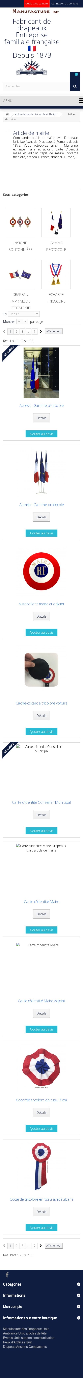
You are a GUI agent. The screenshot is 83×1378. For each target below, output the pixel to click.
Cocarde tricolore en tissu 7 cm (41, 1100)
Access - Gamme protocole (41, 405)
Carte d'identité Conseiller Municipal (41, 802)
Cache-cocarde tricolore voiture (41, 703)
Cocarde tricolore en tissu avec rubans (41, 1199)
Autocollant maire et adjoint (41, 604)
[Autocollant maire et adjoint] (41, 571)
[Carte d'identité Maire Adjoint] (41, 968)
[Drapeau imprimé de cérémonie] (20, 274)
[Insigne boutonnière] (20, 222)
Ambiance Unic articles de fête (25, 1333)
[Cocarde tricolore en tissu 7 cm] (41, 1067)
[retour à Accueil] (7, 114)
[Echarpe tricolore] (56, 274)
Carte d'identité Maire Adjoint (41, 1001)
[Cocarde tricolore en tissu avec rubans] (41, 1166)
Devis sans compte (36, 3)
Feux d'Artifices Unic (17, 1342)
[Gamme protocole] (56, 222)
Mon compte (12, 1306)
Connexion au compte (64, 3)
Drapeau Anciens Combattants (25, 1346)
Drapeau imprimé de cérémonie (20, 301)
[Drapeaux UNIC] (31, 45)
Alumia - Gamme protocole (41, 504)
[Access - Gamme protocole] (41, 372)
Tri (5, 314)
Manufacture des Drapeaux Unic (26, 1329)
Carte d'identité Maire (41, 901)
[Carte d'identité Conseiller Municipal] (41, 769)
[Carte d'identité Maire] (41, 869)
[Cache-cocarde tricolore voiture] (41, 670)
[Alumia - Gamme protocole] (41, 472)
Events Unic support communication (28, 1338)
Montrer (9, 321)
